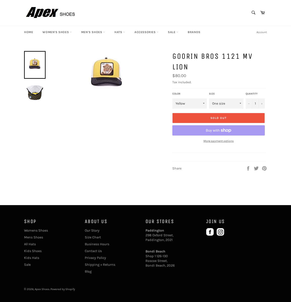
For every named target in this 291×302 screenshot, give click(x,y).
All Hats (30, 244)
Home (28, 32)
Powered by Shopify (62, 289)
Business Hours (97, 244)
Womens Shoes (36, 230)
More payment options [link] (218, 141)
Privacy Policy (95, 258)
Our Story (92, 230)
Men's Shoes (92, 32)
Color (176, 93)
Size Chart (93, 237)
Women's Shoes (56, 32)
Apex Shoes (42, 289)
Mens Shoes (33, 237)
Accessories (145, 32)
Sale (172, 32)
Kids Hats (31, 258)
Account (261, 32)
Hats (118, 32)
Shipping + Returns (100, 265)
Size (212, 93)
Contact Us (93, 251)
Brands (194, 32)
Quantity (252, 93)
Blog (88, 271)
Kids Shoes (33, 251)
